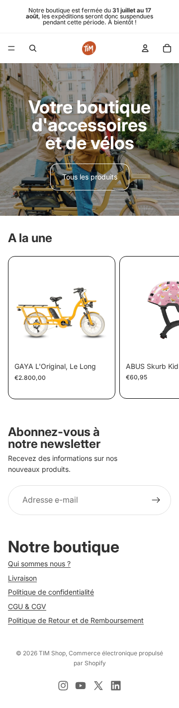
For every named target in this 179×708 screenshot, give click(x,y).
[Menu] (11, 48)
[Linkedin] (116, 686)
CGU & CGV (27, 606)
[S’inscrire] (156, 500)
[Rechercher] (33, 48)
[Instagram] (63, 686)
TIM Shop (52, 653)
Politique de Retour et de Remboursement (76, 620)
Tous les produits (89, 177)
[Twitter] (98, 686)
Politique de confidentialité (51, 592)
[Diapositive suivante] (159, 328)
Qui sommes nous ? (39, 563)
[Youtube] (81, 686)
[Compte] (145, 48)
